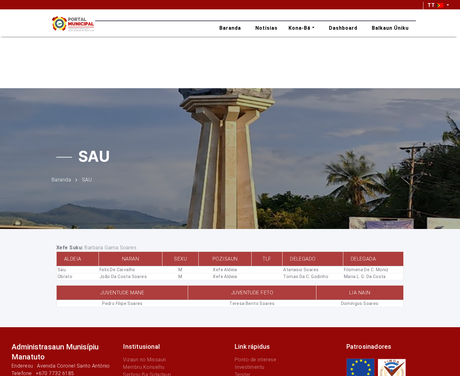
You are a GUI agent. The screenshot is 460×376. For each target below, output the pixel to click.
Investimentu (249, 367)
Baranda (61, 179)
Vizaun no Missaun (144, 360)
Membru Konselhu (143, 367)
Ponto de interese (255, 360)
